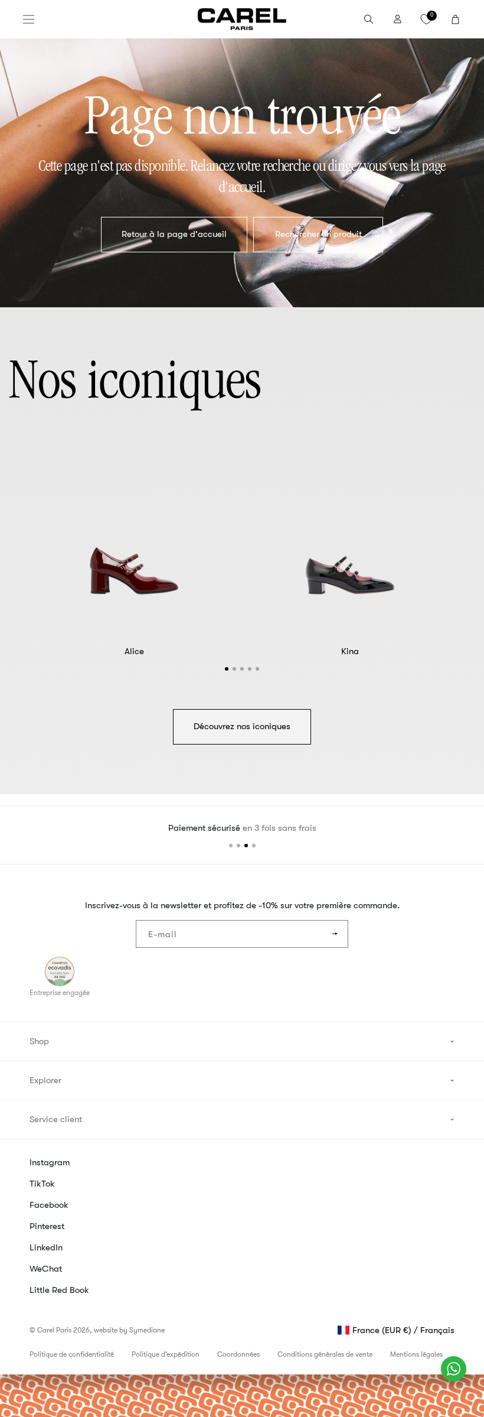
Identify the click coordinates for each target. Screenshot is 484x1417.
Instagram (50, 1162)
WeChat (46, 1268)
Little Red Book (59, 1290)
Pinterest (47, 1226)
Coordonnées (238, 1354)
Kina (350, 651)
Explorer (45, 1080)
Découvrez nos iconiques (242, 726)
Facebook (49, 1205)
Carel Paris (54, 1330)
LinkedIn (46, 1247)
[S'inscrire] (335, 934)
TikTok (42, 1183)
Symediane (147, 1330)
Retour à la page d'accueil (174, 234)
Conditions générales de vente (324, 1354)
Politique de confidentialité (72, 1354)
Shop (39, 1041)
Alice (134, 651)
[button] (28, 19)
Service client (56, 1119)
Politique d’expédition (166, 1354)
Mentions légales (416, 1354)
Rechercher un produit (318, 234)
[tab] (226, 669)
